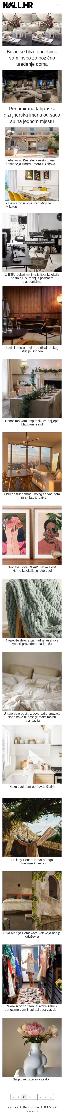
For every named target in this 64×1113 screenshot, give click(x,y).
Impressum (13, 1107)
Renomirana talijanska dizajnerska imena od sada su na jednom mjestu (32, 115)
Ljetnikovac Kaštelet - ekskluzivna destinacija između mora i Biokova (30, 162)
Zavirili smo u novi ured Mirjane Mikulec (28, 205)
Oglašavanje (50, 1107)
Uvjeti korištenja (31, 1107)
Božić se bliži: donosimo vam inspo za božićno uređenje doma (32, 58)
